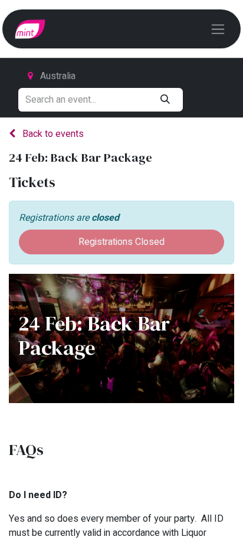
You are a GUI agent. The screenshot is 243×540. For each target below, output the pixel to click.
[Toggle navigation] (218, 28)
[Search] (165, 100)
